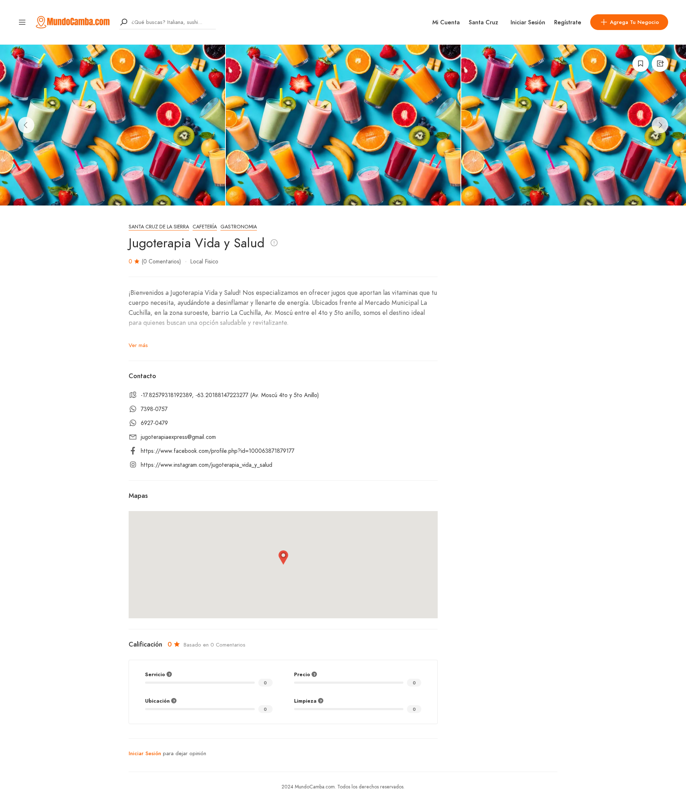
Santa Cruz (483, 22)
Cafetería (205, 226)
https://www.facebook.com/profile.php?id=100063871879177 (217, 451)
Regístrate (567, 22)
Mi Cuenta (446, 22)
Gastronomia (238, 226)
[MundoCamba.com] (72, 22)
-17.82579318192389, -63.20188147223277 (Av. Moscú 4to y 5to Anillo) (230, 395)
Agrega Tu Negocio (634, 22)
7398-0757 (154, 409)
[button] (283, 557)
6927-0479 (154, 423)
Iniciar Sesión (528, 22)
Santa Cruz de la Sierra (159, 226)
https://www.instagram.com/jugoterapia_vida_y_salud (206, 465)
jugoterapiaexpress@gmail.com (178, 437)
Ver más (138, 345)
